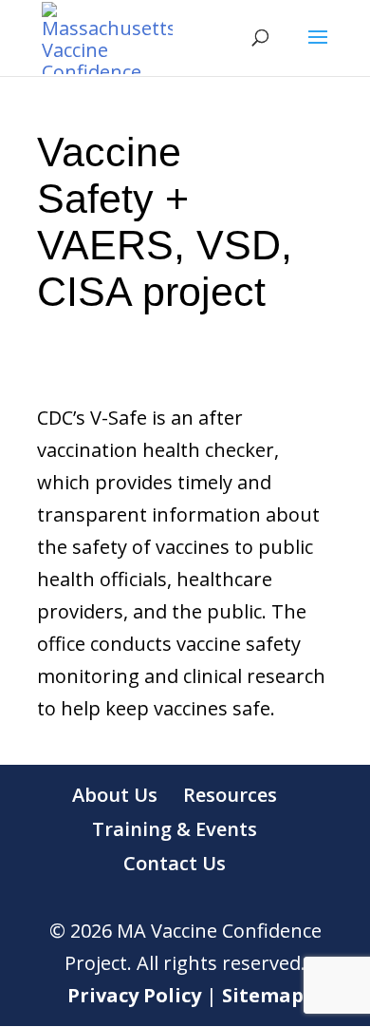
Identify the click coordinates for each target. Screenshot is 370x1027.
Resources (230, 795)
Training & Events (174, 829)
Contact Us (174, 863)
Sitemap (263, 995)
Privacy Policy (134, 995)
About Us (114, 795)
